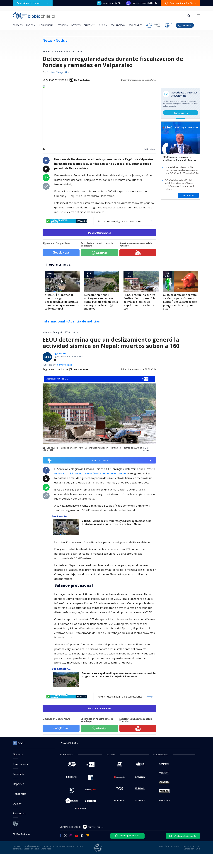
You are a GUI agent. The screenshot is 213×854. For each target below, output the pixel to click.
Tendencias (89, 25)
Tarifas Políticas (21, 834)
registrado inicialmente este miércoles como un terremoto (90, 473)
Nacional (31, 25)
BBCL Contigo (136, 25)
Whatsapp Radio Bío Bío (184, 835)
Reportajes (19, 813)
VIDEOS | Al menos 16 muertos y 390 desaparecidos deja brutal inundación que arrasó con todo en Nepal (116, 522)
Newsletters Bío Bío (112, 3)
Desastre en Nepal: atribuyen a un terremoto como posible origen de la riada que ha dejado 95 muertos (119, 675)
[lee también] (66, 527)
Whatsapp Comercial (129, 835)
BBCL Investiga (118, 25)
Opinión (103, 25)
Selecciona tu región (28, 3)
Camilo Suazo (64, 364)
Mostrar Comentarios (99, 233)
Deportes (75, 25)
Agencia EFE (60, 353)
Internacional (46, 25)
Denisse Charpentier (58, 72)
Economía (63, 25)
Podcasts (17, 25)
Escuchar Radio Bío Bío (181, 3)
